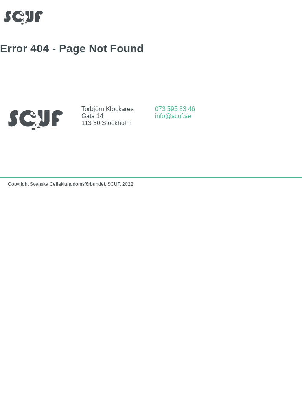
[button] (292, 17)
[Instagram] (271, 115)
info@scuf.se (173, 116)
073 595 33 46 (175, 109)
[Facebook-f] (250, 115)
